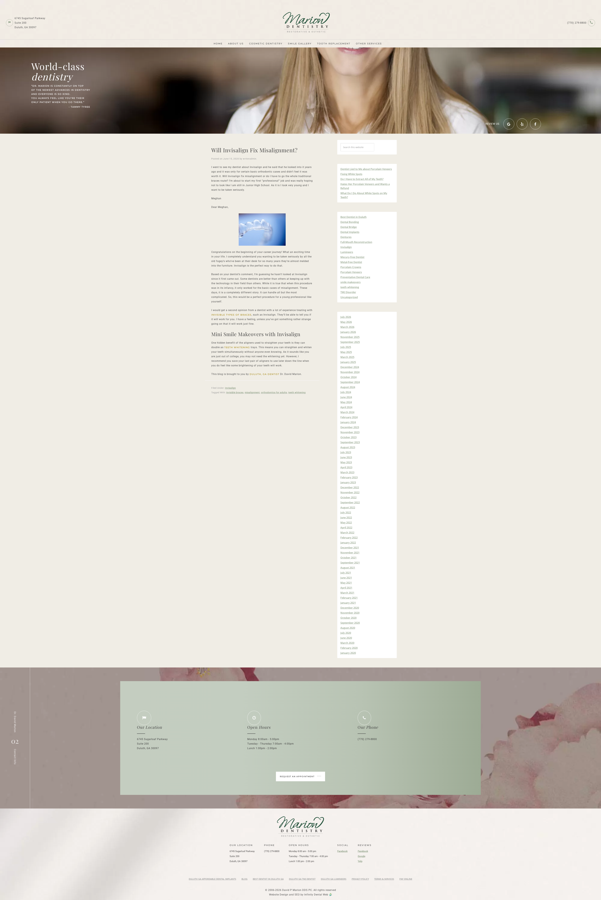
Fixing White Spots (351, 174)
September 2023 (350, 442)
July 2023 (345, 452)
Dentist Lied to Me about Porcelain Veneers (366, 169)
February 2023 (349, 477)
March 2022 (347, 532)
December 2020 (349, 608)
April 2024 (346, 407)
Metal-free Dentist (351, 262)
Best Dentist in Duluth (353, 217)
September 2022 (350, 502)
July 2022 (345, 512)
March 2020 (347, 643)
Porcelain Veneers (351, 272)
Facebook (342, 851)
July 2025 (345, 347)
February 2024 (349, 417)
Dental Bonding (349, 222)
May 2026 (346, 322)
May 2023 (346, 462)
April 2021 (346, 587)
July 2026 (345, 317)
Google (361, 856)
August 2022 (347, 507)
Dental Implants (349, 232)
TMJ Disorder (348, 292)
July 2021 (345, 572)
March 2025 (347, 357)
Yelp (360, 861)
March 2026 (347, 327)
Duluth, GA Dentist (264, 374)
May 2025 (346, 352)
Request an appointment (297, 776)
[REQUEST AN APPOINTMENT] (300, 759)
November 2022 (350, 492)
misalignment (252, 392)
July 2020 (345, 633)
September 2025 (350, 342)
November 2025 (350, 337)
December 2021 (349, 547)
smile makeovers (350, 282)
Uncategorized (349, 297)
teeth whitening (237, 347)
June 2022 (346, 517)
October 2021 (348, 557)
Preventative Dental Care (355, 277)
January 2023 (348, 482)
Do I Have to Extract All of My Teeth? (361, 179)
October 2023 (348, 437)
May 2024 (346, 402)
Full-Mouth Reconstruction (356, 242)
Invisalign (230, 388)
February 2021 (349, 597)
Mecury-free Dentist (352, 257)
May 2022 (346, 522)
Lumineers (346, 252)
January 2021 (348, 602)
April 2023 (346, 467)
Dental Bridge (348, 227)
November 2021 (350, 552)
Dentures (346, 237)
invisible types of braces (231, 314)
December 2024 (349, 367)
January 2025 (348, 362)
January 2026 (348, 332)
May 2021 (346, 582)
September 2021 (350, 562)
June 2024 (346, 397)
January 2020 (348, 653)
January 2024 (348, 422)
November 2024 (350, 372)
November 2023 (350, 432)
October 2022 (348, 497)
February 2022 (349, 537)
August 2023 (347, 447)
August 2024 (347, 387)
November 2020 (350, 613)
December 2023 (349, 427)
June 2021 (346, 577)
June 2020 (346, 638)
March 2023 (347, 472)
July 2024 (345, 392)
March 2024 (347, 412)
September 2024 (350, 382)
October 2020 (348, 618)
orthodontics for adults (274, 392)
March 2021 (347, 592)
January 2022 (348, 542)
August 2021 (347, 567)
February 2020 (349, 648)
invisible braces (235, 392)
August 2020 (347, 628)
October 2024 (348, 377)
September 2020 (350, 623)
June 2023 (346, 457)
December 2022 (349, 487)
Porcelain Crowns (350, 267)
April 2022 (346, 527)
